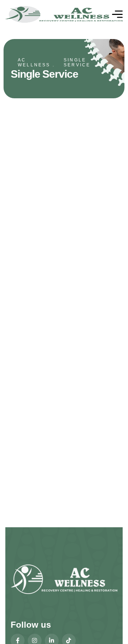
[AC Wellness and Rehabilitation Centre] (64, 14)
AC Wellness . (36, 62)
